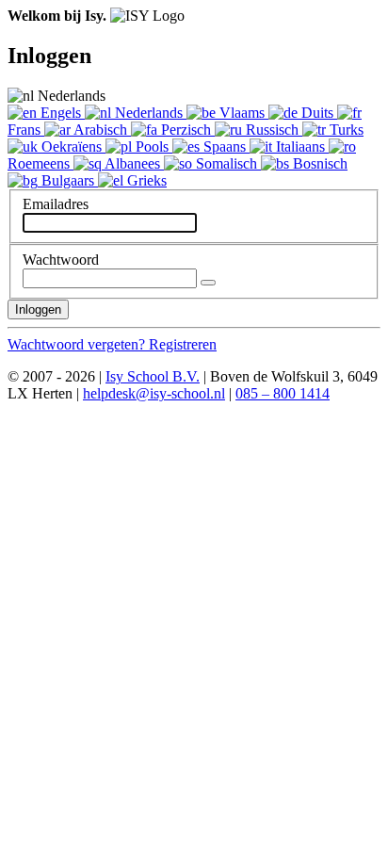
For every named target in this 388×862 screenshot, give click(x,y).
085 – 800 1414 (282, 393)
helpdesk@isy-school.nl (154, 393)
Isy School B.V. (152, 376)
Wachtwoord (61, 260)
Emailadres (56, 204)
